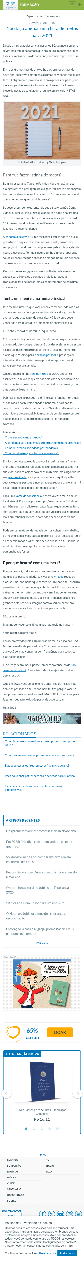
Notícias (13, 1171)
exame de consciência (28, 496)
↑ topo (42, 1155)
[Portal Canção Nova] (10, 5)
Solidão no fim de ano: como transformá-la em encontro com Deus (38, 859)
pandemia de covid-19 (19, 236)
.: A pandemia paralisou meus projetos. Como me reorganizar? (42, 442)
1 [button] (26, 1129)
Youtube (60, 1214)
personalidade (17, 477)
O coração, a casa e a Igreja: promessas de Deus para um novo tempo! (40, 931)
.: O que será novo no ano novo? (23, 437)
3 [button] (42, 1129)
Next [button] (77, 1093)
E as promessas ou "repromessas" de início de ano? (41, 831)
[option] (42, 1093)
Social (11, 1201)
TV (47, 1160)
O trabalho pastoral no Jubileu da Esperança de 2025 (39, 890)
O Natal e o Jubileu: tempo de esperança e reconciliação (36, 916)
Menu (72, 4)
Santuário (14, 1189)
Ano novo (52, 16)
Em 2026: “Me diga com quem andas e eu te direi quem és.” (40, 844)
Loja (49, 1171)
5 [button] (58, 1129)
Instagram (69, 1214)
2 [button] (34, 1129)
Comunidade (15, 1195)
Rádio (50, 1166)
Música (12, 1177)
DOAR (11, 1215)
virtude (58, 576)
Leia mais (67, 1245)
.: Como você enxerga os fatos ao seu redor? (31, 453)
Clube (11, 1183)
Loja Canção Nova (22, 1054)
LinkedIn (78, 1214)
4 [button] (50, 1129)
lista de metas (39, 373)
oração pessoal (46, 355)
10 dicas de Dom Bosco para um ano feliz (35, 903)
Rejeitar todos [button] (47, 1253)
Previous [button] (6, 1093)
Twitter (51, 1214)
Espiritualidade (35, 16)
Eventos (12, 1160)
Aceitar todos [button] (67, 1253)
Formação (14, 1166)
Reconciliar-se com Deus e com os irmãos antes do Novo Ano (41, 874)
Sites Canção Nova (79, 4)
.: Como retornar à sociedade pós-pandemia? (31, 448)
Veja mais (42, 943)
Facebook (42, 1214)
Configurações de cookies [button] (21, 1253)
